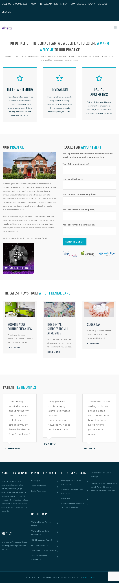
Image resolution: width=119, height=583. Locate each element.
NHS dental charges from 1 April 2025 (57, 328)
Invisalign (35, 480)
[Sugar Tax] (99, 309)
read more (14, 348)
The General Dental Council (43, 550)
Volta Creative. (89, 577)
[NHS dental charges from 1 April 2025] (59, 309)
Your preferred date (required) (79, 209)
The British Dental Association (39, 558)
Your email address (73, 179)
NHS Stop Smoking (39, 545)
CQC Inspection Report (41, 540)
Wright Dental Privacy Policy (41, 524)
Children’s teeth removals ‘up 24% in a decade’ (72, 506)
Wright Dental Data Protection (40, 533)
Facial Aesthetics (38, 491)
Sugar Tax (93, 324)
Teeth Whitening (38, 486)
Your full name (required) (76, 164)
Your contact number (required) (79, 194)
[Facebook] (114, 18)
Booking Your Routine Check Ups (20, 326)
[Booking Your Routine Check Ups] (20, 309)
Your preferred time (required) (79, 225)
